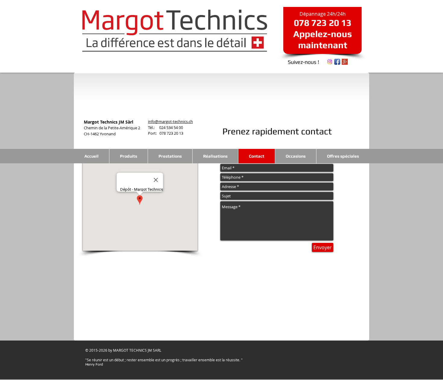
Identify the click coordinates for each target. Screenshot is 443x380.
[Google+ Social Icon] (345, 62)
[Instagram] (330, 62)
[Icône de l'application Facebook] (337, 62)
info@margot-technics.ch (170, 121)
